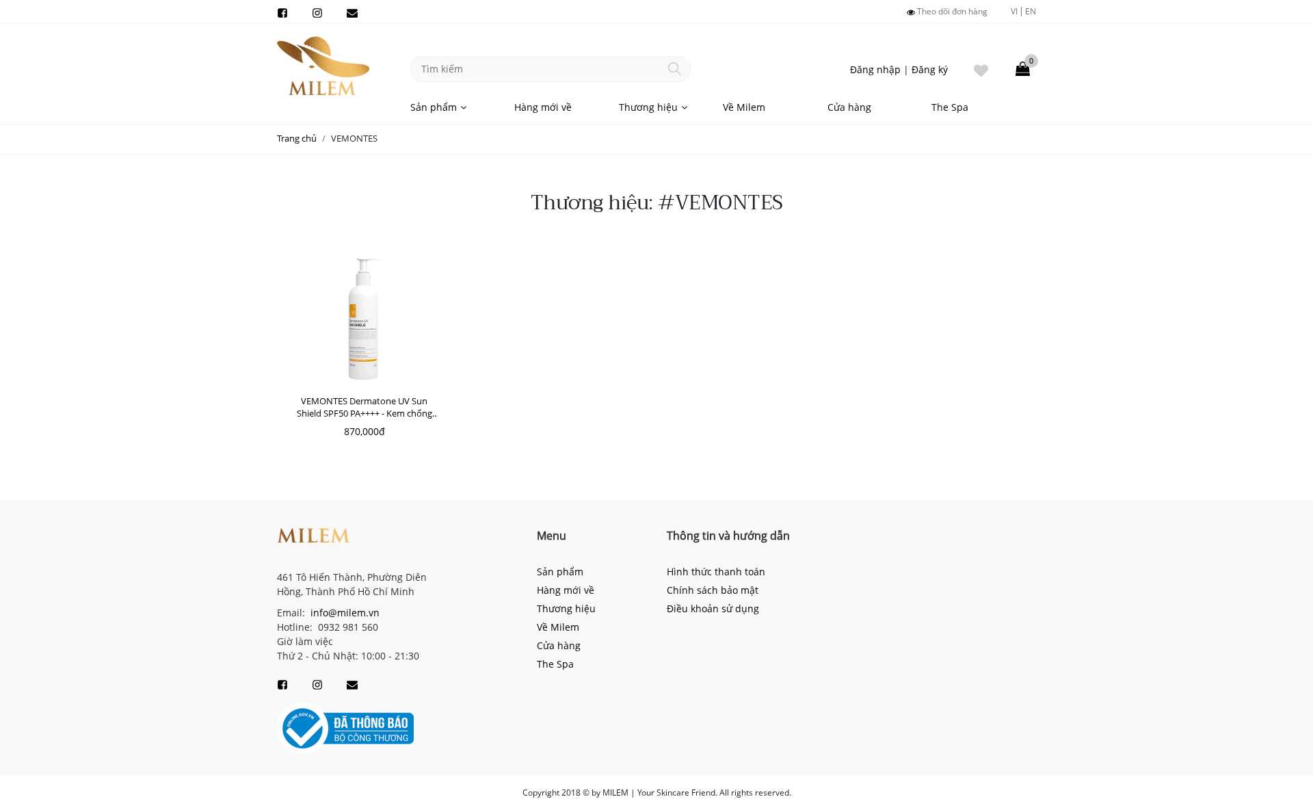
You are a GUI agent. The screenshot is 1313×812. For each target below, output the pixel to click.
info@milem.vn (344, 612)
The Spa (949, 107)
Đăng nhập (875, 69)
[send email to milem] (352, 11)
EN (1030, 11)
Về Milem (744, 107)
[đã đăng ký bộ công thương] (345, 727)
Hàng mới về (543, 107)
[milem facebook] (282, 11)
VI (1014, 11)
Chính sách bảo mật (712, 590)
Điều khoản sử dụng (713, 608)
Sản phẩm (433, 107)
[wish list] (981, 69)
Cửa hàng (849, 107)
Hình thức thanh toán (716, 571)
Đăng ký (930, 69)
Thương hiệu (648, 107)
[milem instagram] (317, 11)
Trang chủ (297, 138)
